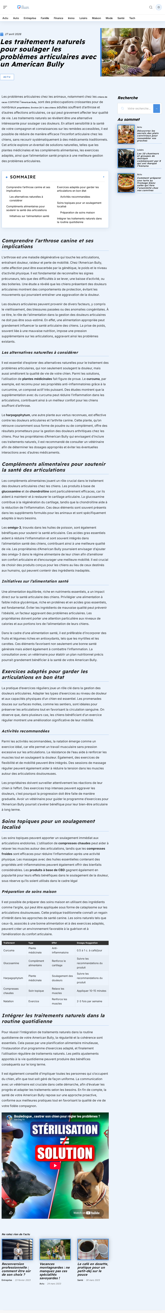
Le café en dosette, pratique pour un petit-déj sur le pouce (92, 1269)
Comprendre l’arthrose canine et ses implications (28, 189)
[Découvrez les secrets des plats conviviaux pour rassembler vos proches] (126, 134)
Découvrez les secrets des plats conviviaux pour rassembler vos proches (148, 135)
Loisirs (140, 150)
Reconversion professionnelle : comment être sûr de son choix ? (16, 1269)
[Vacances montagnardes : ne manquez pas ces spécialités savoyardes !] (55, 1249)
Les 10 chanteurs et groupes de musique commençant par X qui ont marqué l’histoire (149, 159)
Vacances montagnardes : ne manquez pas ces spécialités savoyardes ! (54, 1271)
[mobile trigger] (6, 7)
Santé (80, 1280)
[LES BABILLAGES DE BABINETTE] (23, 7)
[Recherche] (151, 7)
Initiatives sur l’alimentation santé (29, 216)
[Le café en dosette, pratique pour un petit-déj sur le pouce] (93, 1249)
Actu (7, 77)
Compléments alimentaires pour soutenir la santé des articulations (26, 208)
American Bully (28, 102)
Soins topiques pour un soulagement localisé (79, 204)
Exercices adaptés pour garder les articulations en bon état (78, 189)
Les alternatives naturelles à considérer (26, 198)
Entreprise (7, 1280)
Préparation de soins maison (77, 212)
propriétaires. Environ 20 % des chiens (36, 107)
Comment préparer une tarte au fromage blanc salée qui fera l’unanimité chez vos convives (149, 184)
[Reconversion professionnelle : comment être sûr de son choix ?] (17, 1249)
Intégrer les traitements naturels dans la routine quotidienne (79, 220)
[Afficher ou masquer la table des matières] (70, 177)
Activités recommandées (75, 196)
